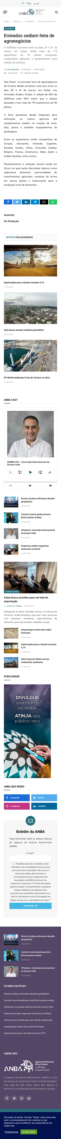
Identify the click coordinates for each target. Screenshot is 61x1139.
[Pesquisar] (56, 12)
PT (23, 3)
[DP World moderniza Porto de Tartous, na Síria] (30, 355)
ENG (29, 3)
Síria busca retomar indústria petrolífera (24, 330)
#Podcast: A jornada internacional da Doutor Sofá (28, 1007)
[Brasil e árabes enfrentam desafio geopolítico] (11, 502)
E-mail (30, 853)
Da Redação (13, 70)
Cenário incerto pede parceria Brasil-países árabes (29, 1000)
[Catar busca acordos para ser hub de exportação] (30, 577)
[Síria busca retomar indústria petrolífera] (30, 308)
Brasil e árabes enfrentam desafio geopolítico (26, 994)
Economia (9, 29)
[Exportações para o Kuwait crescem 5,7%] (30, 260)
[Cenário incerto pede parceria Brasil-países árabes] (11, 517)
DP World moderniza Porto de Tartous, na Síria (27, 377)
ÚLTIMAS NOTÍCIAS (15, 986)
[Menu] (5, 12)
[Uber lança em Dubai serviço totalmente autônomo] (11, 662)
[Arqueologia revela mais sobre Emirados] (11, 633)
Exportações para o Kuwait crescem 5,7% (24, 282)
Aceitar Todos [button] (28, 1132)
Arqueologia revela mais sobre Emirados (24, 1026)
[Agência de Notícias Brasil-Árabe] (32, 12)
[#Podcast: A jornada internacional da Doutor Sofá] (11, 533)
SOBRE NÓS (10, 1053)
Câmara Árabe (11, 592)
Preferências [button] (11, 1132)
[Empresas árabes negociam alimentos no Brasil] (11, 549)
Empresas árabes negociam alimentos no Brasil (27, 1013)
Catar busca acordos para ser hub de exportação (28, 1020)
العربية (36, 3)
